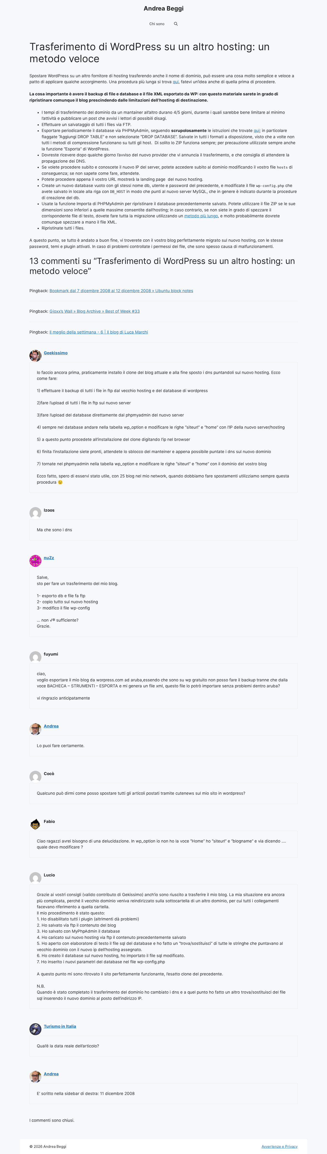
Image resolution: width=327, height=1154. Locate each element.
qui (176, 81)
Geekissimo (56, 352)
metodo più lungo (201, 215)
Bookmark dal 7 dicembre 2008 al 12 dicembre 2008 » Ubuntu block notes (121, 290)
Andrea (51, 726)
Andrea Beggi (164, 8)
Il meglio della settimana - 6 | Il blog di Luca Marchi (99, 332)
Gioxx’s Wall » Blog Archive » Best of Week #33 (95, 311)
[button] (175, 24)
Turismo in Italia (60, 1026)
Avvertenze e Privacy (280, 1146)
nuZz (49, 557)
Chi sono (156, 24)
